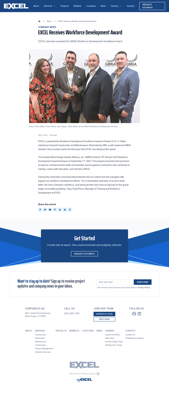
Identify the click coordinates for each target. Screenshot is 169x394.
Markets (77, 6)
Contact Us (130, 335)
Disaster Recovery (43, 352)
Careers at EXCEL (104, 314)
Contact (130, 6)
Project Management (44, 348)
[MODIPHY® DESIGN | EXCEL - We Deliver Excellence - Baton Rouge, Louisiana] (98, 373)
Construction (40, 335)
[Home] (39, 21)
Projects (65, 6)
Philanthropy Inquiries (134, 338)
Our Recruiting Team (114, 341)
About (36, 6)
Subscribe (142, 282)
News (103, 6)
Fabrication (40, 338)
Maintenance (40, 341)
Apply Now (104, 319)
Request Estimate (148, 6)
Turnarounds (40, 345)
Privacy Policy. (144, 288)
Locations (91, 6)
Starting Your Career (113, 345)
